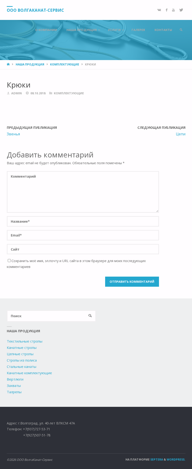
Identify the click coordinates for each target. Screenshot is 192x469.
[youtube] (173, 10)
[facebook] (166, 10)
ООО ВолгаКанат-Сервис (35, 10)
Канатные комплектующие (29, 372)
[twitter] (181, 10)
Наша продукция (30, 64)
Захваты (14, 385)
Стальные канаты (21, 366)
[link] (181, 30)
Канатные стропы (22, 347)
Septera (156, 459)
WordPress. (176, 459)
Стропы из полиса (22, 360)
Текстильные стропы (24, 341)
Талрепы (14, 391)
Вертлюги (15, 379)
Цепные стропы (20, 353)
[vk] (159, 10)
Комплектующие (64, 64)
